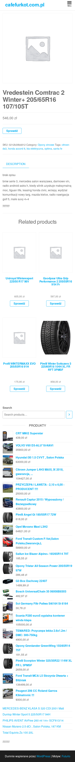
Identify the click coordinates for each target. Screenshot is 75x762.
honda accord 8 (16, 148)
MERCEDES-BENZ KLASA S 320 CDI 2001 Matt (33, 708)
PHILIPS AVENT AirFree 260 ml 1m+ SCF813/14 (33, 720)
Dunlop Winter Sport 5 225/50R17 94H (26, 714)
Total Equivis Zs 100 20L (18, 732)
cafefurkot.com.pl (24, 4)
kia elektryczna (35, 148)
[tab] (18, 164)
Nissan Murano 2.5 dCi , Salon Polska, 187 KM (32, 726)
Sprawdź (12, 131)
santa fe (57, 148)
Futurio (66, 756)
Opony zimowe (46, 144)
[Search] (69, 414)
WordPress (43, 756)
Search (7, 408)
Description (15, 164)
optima (48, 148)
